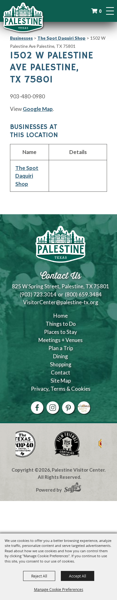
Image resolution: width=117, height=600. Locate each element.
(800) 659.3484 (83, 294)
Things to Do (61, 323)
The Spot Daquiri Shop (61, 38)
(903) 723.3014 (38, 294)
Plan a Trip (60, 348)
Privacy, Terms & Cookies (60, 388)
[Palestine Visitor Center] (23, 17)
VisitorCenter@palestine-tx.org (60, 302)
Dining (60, 356)
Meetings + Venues (60, 340)
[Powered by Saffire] (72, 488)
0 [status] (100, 11)
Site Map (61, 380)
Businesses (21, 38)
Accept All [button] (77, 575)
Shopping (60, 364)
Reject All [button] (39, 575)
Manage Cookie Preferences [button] (58, 589)
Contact (60, 372)
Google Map (38, 109)
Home (60, 315)
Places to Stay (60, 332)
